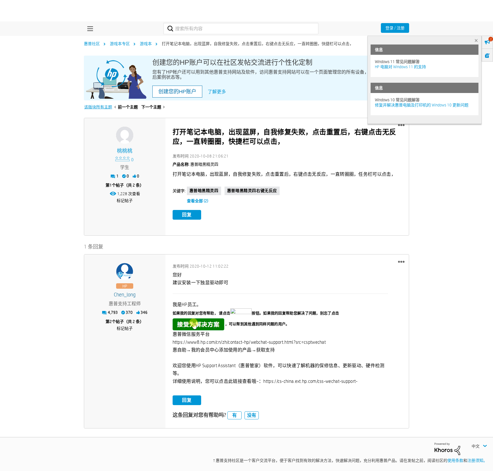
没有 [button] (251, 415)
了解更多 (217, 91)
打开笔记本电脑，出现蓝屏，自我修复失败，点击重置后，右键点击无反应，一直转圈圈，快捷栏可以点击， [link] (257, 43)
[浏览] (89, 28)
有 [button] (234, 415)
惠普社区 (92, 43)
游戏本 (146, 43)
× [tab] (476, 40)
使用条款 (455, 460)
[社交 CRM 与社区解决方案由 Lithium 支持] (447, 448)
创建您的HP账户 (177, 91)
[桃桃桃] (124, 135)
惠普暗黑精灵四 (204, 190)
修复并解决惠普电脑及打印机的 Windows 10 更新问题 (421, 105)
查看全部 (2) (197, 200)
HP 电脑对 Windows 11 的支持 (400, 66)
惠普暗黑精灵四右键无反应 (252, 190)
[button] (401, 125)
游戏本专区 (120, 43)
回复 (187, 215)
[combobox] (240, 28)
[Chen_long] (124, 271)
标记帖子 (125, 200)
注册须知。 (477, 460)
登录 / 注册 (395, 28)
